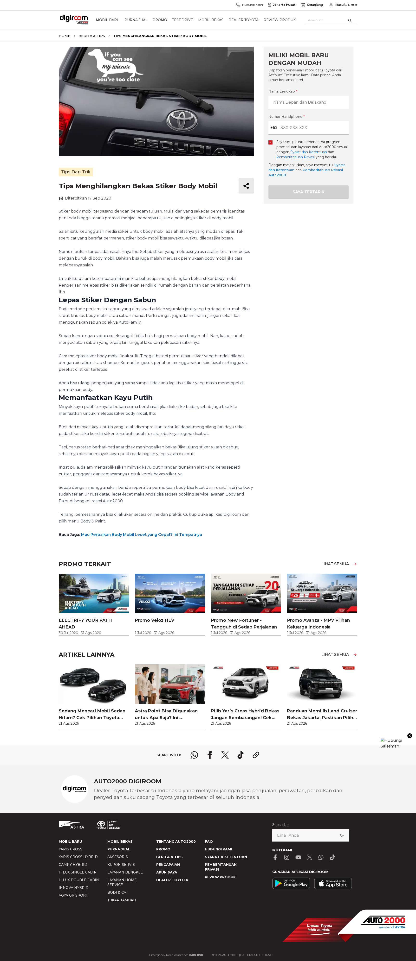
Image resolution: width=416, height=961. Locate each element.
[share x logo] (225, 755)
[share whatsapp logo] (194, 755)
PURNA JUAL (118, 849)
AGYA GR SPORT (73, 895)
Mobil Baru (107, 20)
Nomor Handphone (286, 116)
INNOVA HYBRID (74, 888)
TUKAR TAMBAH (121, 900)
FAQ (209, 841)
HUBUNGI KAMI (218, 849)
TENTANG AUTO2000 (176, 841)
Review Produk (280, 20)
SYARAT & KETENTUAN (226, 857)
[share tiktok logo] (240, 755)
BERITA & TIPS (169, 857)
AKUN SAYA (166, 872)
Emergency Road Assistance (176, 955)
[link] (94, 697)
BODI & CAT (117, 892)
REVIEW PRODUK (220, 877)
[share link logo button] (256, 755)
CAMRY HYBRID (73, 864)
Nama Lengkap (282, 91)
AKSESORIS (117, 857)
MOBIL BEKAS (120, 841)
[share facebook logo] (210, 755)
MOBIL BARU (70, 841)
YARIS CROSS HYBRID (78, 857)
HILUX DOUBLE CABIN (79, 880)
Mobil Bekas (210, 20)
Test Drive (182, 20)
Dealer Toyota (243, 20)
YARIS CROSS (70, 849)
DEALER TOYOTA (172, 880)
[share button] (246, 186)
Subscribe (280, 825)
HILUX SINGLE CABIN (78, 872)
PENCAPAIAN (168, 864)
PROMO (163, 849)
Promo (160, 20)
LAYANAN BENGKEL (125, 872)
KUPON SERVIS (121, 864)
